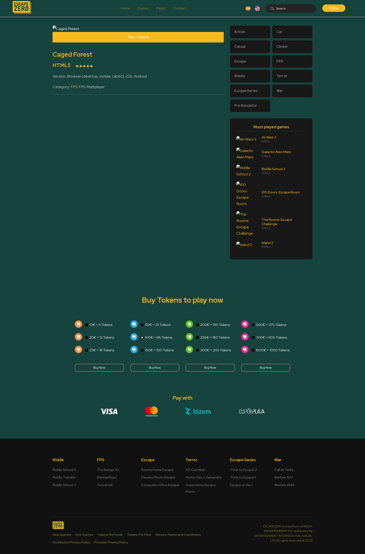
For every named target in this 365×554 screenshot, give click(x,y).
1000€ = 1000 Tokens (272, 350)
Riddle (58, 459)
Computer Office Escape (160, 485)
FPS (74, 86)
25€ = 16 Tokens (101, 350)
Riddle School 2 (273, 169)
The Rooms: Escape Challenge (277, 222)
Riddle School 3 (64, 485)
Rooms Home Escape (157, 470)
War (277, 459)
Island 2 (267, 243)
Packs (161, 8)
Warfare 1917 (283, 477)
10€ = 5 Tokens (100, 325)
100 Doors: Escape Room (281, 192)
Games (143, 8)
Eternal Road (107, 477)
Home (125, 8)
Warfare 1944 (284, 485)
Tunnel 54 (104, 485)
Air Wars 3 (269, 137)
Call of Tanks (283, 470)
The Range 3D (108, 470)
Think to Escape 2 (243, 470)
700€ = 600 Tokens (271, 337)
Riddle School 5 (64, 470)
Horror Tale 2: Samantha (204, 477)
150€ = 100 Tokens (159, 350)
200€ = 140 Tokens (215, 325)
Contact (180, 8)
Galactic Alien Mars (276, 152)
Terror (191, 459)
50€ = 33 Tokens (158, 325)
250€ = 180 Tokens (215, 337)
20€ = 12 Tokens (101, 337)
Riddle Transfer (64, 477)
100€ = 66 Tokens (158, 337)
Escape (148, 459)
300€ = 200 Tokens (215, 350)
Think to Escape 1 (243, 477)
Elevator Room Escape (158, 477)
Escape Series (243, 459)
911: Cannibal (195, 470)
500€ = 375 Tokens (271, 325)
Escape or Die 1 (241, 485)
